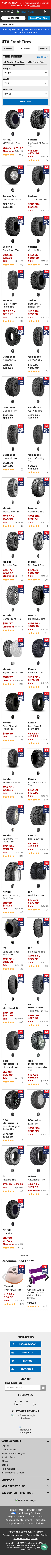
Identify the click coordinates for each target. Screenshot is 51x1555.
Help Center (8, 1468)
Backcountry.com (13, 1535)
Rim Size (7, 89)
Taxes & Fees (35, 1516)
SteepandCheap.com (26, 1538)
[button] (25, 1369)
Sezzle (5, 1465)
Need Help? (42, 57)
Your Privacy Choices (28, 1513)
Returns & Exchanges (13, 1453)
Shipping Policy (16, 1516)
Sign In (5, 1445)
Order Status (9, 1449)
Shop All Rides (36, 1523)
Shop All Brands (16, 1523)
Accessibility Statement (19, 1520)
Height (6, 68)
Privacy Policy (34, 1509)
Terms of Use (15, 1509)
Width (6, 79)
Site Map (41, 1520)
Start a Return (9, 1457)
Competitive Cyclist (37, 1535)
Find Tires (25, 101)
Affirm (5, 1461)
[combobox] (44, 48)
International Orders (13, 1472)
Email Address (13, 1383)
